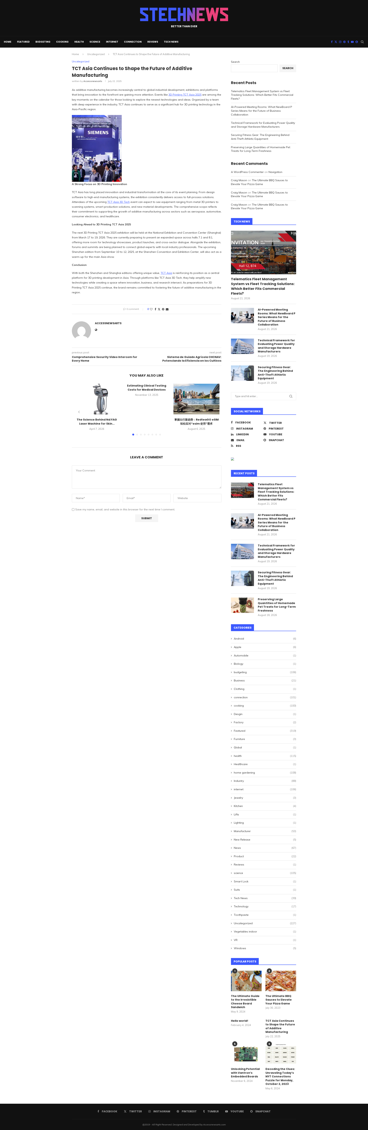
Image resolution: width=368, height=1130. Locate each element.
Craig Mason (239, 180)
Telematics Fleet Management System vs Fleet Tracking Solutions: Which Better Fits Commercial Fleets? (262, 94)
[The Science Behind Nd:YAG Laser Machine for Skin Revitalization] (97, 399)
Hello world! (239, 1021)
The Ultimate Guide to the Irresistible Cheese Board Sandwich (245, 1001)
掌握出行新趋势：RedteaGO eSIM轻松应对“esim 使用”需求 (196, 422)
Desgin (265, 714)
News (265, 848)
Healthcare (265, 764)
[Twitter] (335, 41)
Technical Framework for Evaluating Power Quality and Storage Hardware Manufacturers (263, 124)
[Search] (362, 41)
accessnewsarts (92, 81)
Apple (265, 647)
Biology (265, 663)
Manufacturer (265, 831)
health (79, 41)
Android (265, 638)
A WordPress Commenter (247, 172)
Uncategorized (96, 54)
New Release (265, 839)
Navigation (275, 172)
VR (265, 940)
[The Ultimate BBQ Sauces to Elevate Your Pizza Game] (280, 981)
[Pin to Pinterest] (163, 309)
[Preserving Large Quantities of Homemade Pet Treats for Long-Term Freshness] (242, 605)
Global (265, 747)
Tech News (171, 41)
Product (265, 856)
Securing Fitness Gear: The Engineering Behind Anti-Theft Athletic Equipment (260, 137)
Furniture (265, 739)
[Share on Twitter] (159, 309)
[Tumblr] (348, 41)
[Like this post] (151, 309)
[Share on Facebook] (155, 309)
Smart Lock (265, 881)
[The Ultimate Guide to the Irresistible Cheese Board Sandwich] (246, 981)
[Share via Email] (167, 309)
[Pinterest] (344, 41)
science (95, 41)
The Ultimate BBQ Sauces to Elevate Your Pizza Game (259, 182)
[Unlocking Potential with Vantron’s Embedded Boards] (246, 1054)
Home (7, 41)
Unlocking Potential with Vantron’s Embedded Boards (245, 1072)
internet (112, 41)
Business (265, 680)
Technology (265, 906)
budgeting (42, 41)
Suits (265, 889)
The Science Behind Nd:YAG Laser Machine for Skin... (97, 422)
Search (235, 62)
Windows (265, 948)
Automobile (265, 655)
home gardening (265, 772)
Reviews (152, 41)
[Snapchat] (357, 41)
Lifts (265, 814)
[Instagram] (340, 41)
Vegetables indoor (265, 931)
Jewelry (265, 797)
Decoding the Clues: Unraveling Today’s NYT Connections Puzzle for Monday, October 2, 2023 (280, 1076)
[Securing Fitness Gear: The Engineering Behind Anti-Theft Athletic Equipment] (242, 373)
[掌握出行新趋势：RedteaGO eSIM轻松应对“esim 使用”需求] (196, 399)
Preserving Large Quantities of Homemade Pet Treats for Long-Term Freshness (260, 149)
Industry (265, 781)
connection (133, 41)
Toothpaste (265, 915)
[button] (79, 412)
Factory (265, 722)
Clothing (265, 689)
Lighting (265, 822)
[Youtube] (352, 41)
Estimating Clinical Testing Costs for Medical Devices (146, 388)
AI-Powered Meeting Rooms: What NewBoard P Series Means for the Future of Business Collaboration (261, 110)
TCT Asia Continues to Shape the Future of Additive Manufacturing (280, 1026)
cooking (62, 41)
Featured (23, 41)
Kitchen (265, 806)
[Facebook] (332, 41)
